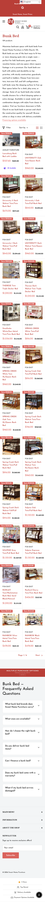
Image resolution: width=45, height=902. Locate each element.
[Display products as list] (41, 128)
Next (38, 655)
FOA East (29, 154)
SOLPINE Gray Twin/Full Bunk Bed (10, 551)
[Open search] (17, 27)
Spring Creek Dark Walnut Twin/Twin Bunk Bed (33, 419)
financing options (24, 766)
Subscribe (10, 855)
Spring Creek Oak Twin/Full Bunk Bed (33, 372)
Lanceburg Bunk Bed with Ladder (9, 155)
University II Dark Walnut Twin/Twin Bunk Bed (10, 203)
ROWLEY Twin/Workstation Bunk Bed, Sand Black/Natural (10, 594)
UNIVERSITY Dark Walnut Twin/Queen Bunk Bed (33, 246)
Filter (8, 128)
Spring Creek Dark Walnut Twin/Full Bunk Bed (10, 465)
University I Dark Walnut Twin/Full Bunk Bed (9, 246)
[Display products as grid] (37, 128)
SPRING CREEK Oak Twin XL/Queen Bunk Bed (9, 421)
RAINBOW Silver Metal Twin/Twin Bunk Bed (9, 638)
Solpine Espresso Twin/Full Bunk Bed (33, 551)
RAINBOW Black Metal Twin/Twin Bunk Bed (32, 638)
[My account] (22, 27)
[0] (27, 27)
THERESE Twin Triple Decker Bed (10, 287)
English (27, 2)
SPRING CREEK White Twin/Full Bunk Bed (32, 331)
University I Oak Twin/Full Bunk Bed (33, 202)
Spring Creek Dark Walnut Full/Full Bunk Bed (10, 511)
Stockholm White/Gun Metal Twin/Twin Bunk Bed (11, 331)
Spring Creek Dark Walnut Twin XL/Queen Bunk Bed (33, 466)
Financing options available (14, 120)
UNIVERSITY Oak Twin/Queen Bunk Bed (33, 161)
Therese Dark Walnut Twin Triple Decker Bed (33, 289)
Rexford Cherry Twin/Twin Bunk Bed (33, 591)
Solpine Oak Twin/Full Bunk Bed (33, 509)
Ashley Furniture (10, 150)
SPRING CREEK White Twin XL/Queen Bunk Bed (9, 375)
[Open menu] (3, 21)
